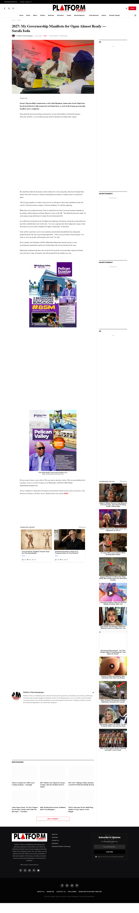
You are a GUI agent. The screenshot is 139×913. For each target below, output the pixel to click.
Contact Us (55, 795)
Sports (104, 15)
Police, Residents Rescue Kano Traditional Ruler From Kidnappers (53, 763)
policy (115, 811)
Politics (42, 15)
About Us (54, 789)
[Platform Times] (69, 8)
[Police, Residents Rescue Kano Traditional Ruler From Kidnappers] (53, 752)
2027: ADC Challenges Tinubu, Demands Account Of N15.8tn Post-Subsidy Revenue (81, 739)
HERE (66, 448)
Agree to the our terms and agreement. (110, 811)
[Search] (126, 8)
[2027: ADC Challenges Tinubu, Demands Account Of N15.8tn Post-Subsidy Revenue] (81, 728)
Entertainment (94, 15)
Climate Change (114, 15)
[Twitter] (5, 107)
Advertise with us (10, 2)
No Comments (54, 36)
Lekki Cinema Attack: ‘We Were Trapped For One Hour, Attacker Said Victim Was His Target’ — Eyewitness (24, 764)
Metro (35, 15)
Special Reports (79, 15)
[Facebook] (5, 103)
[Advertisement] (53, 304)
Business (51, 15)
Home (21, 15)
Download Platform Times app (61, 801)
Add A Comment (53, 774)
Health (69, 15)
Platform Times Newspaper (25, 36)
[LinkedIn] (5, 111)
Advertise (55, 792)
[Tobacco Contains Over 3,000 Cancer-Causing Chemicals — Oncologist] (25, 728)
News (28, 15)
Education (60, 15)
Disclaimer (55, 798)
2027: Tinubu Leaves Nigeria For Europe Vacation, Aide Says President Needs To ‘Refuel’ (52, 740)
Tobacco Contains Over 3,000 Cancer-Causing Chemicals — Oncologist (23, 739)
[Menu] (135, 15)
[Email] (5, 120)
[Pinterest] (5, 116)
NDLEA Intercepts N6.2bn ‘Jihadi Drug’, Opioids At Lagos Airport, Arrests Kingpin (81, 764)
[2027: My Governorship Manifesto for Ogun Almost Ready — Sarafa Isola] (53, 67)
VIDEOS (132, 8)
